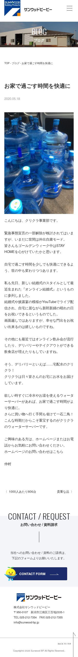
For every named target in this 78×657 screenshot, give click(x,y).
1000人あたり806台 (22, 491)
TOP (7, 63)
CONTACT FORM (32, 573)
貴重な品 (63, 491)
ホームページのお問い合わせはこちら (33, 451)
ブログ (16, 63)
